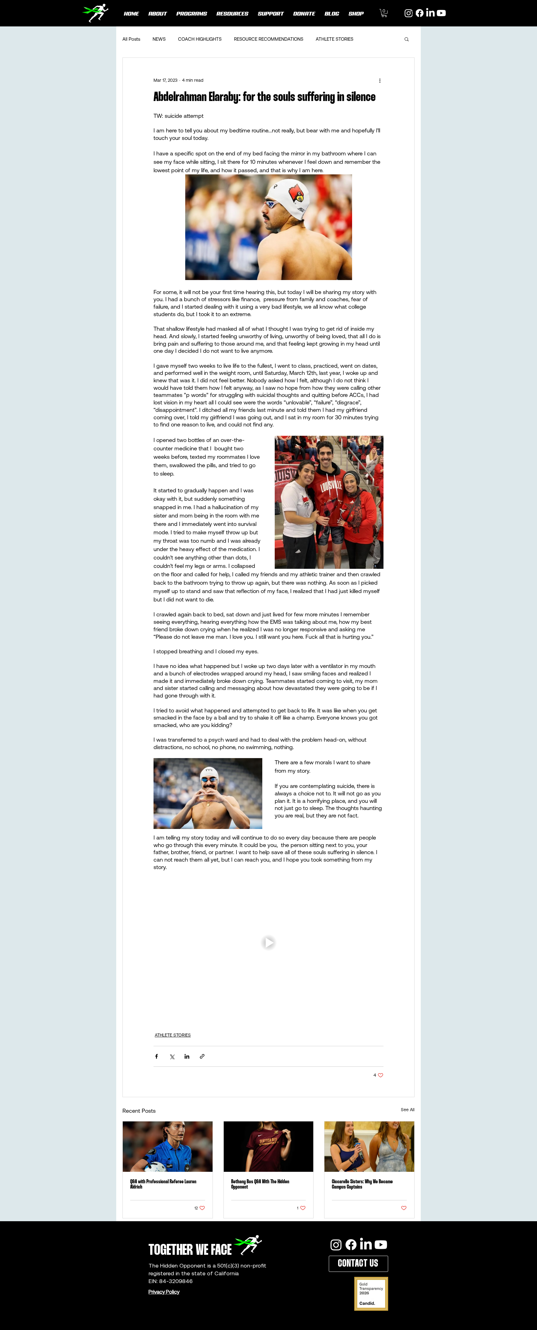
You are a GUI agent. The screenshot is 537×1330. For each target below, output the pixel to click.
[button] (384, 13)
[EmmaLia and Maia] (369, 1146)
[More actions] (379, 80)
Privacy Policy (164, 1292)
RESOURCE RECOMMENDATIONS (268, 39)
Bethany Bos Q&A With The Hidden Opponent (260, 1184)
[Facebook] (351, 1244)
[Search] (414, 13)
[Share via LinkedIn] (187, 1056)
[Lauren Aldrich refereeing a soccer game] (168, 1146)
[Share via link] (202, 1056)
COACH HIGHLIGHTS (200, 39)
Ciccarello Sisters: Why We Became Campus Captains (362, 1184)
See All (408, 1109)
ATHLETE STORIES (334, 39)
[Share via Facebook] (156, 1056)
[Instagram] (336, 1244)
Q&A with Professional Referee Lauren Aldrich (163, 1184)
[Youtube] (441, 13)
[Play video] (268, 942)
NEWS (159, 39)
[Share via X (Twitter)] (172, 1056)
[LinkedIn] (430, 13)
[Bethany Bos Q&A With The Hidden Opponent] (269, 1146)
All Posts (131, 39)
